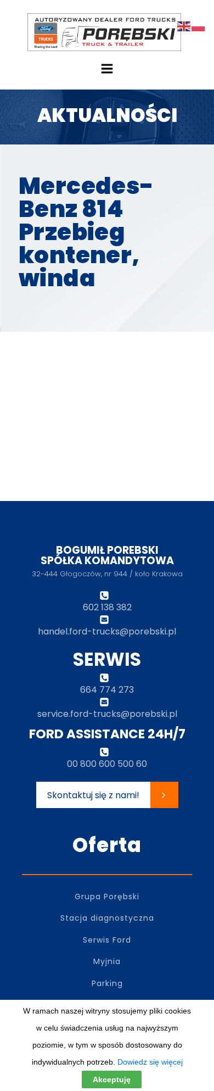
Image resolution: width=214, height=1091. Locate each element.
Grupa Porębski (107, 897)
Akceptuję (112, 1079)
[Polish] (199, 25)
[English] (184, 25)
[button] (107, 795)
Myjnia (107, 962)
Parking (107, 983)
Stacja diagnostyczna (107, 918)
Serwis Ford (107, 940)
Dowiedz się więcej (150, 1061)
